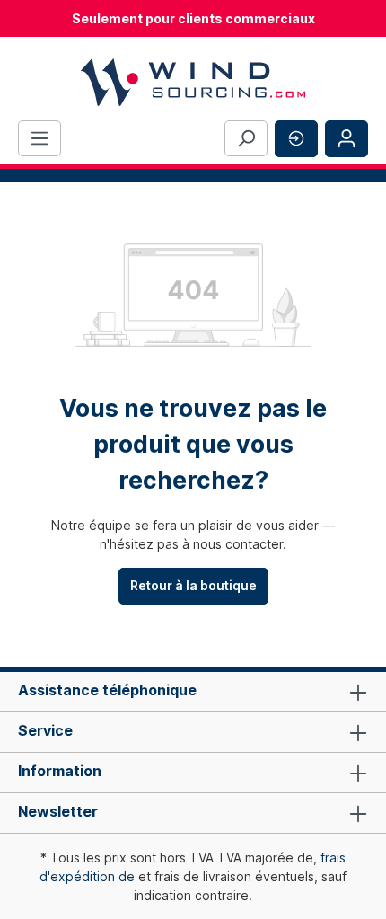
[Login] (346, 138)
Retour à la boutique (193, 585)
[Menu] (39, 138)
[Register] (296, 138)
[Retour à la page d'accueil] (193, 82)
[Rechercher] (246, 138)
